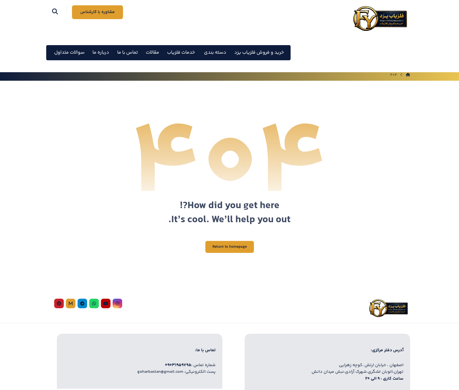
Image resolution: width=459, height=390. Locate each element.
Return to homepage (229, 247)
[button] (55, 11)
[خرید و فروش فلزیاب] (380, 18)
